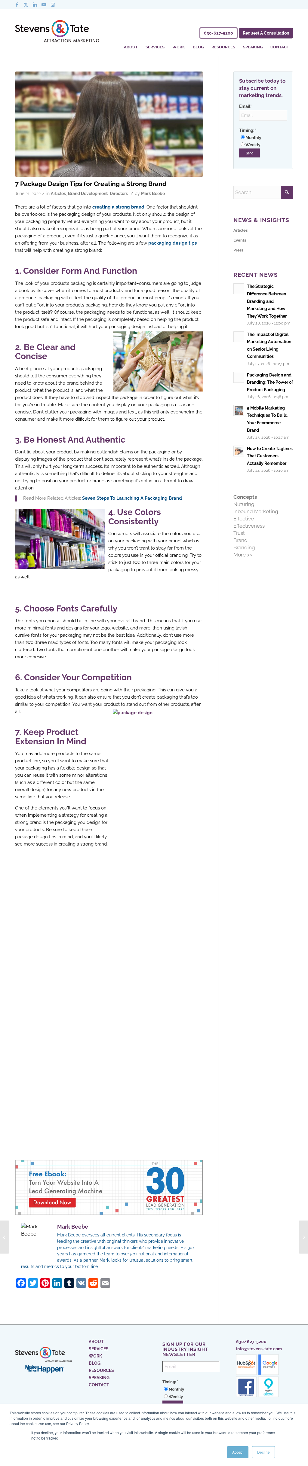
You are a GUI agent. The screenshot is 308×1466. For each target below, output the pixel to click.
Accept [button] (237, 1452)
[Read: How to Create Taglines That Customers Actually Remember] (238, 451)
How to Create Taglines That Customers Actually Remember (270, 456)
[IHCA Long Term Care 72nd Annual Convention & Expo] (303, 1237)
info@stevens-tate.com (259, 1348)
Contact (99, 1384)
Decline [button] (263, 1452)
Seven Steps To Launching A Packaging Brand (132, 498)
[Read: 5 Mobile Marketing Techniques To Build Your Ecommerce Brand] (238, 410)
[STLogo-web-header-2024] (57, 32)
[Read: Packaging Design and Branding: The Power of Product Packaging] (238, 377)
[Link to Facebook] (16, 4)
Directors (119, 193)
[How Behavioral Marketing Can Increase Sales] (4, 1237)
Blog (94, 1363)
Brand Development (88, 193)
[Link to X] (25, 4)
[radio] (263, 137)
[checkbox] (263, 141)
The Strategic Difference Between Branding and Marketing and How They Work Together (267, 301)
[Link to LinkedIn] (34, 4)
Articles (58, 193)
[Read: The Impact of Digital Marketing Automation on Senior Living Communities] (238, 336)
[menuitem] (131, 43)
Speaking (99, 1377)
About (96, 1341)
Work (95, 1356)
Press (238, 250)
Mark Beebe (153, 193)
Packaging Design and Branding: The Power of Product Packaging (270, 382)
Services (99, 1348)
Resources (101, 1370)
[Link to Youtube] (43, 4)
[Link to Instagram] (52, 4)
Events (239, 240)
